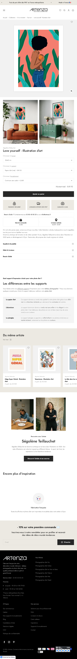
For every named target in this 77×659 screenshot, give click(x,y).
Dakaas (13, 657)
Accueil (5, 18)
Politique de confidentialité (11, 633)
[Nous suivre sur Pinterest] (14, 642)
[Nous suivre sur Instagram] (9, 642)
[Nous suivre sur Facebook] (4, 642)
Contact (33, 630)
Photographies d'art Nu (42, 562)
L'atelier (5, 612)
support (13, 166)
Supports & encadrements (39, 626)
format (13, 156)
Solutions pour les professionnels (41, 609)
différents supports (23, 289)
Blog (4, 619)
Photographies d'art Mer (42, 576)
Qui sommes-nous (8, 609)
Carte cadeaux (35, 619)
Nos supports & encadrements (12, 616)
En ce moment (21, 18)
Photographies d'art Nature (43, 573)
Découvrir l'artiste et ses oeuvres (38, 458)
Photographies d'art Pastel (43, 580)
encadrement (14, 176)
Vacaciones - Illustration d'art (44, 379)
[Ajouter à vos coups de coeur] (71, 22)
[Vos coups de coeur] (60, 10)
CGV (4, 630)
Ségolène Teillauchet (9, 148)
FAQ (32, 612)
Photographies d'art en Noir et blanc (46, 569)
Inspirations (34, 623)
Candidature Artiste (9, 623)
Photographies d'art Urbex (43, 566)
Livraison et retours (36, 616)
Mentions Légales (8, 626)
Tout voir (29, 18)
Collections (12, 18)
